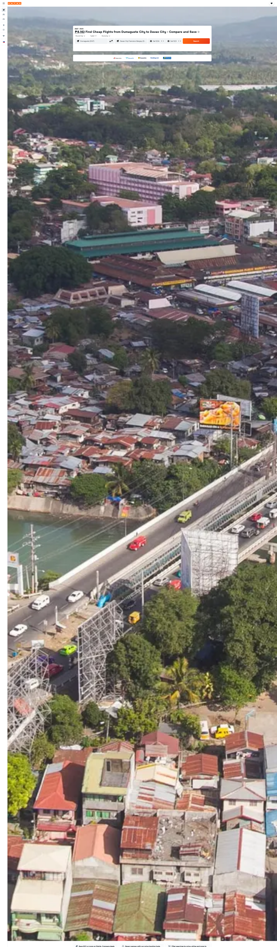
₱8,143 (80, 32)
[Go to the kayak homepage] (14, 3)
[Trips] (3, 36)
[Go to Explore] (3, 25)
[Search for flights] (3, 10)
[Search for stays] (3, 14)
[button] (3, 3)
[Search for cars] (3, 19)
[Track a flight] (3, 30)
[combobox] (80, 36)
